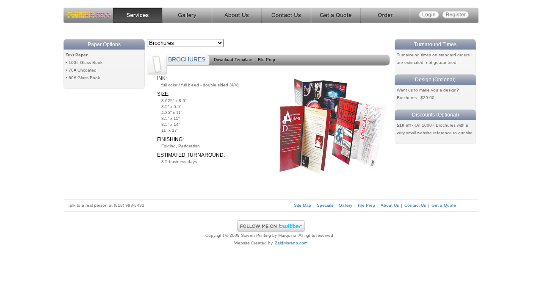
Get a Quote (335, 16)
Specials (325, 205)
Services (137, 16)
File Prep (266, 59)
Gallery (187, 16)
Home (88, 16)
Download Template (233, 59)
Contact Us (286, 16)
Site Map (302, 205)
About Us (236, 16)
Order (385, 16)
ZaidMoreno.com (291, 243)
